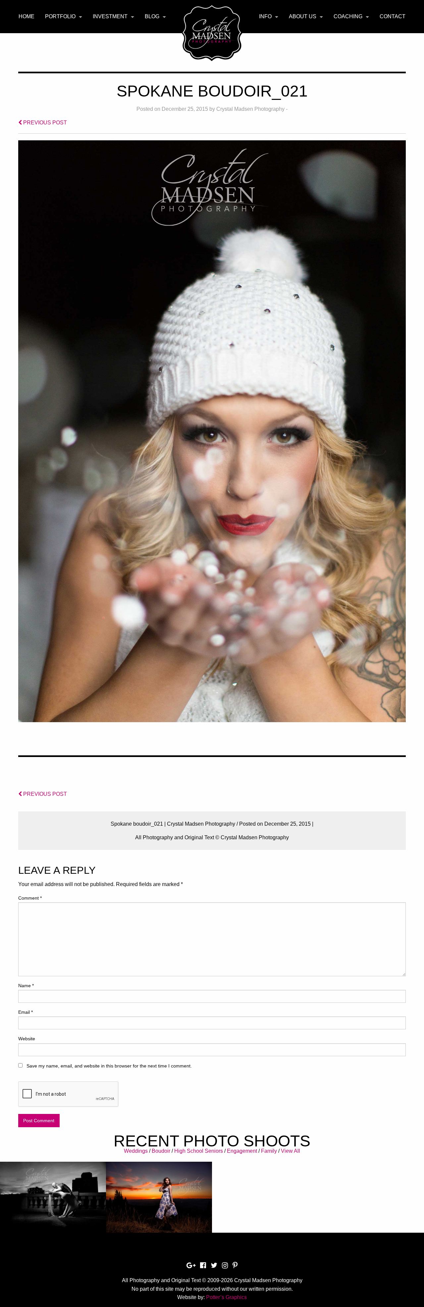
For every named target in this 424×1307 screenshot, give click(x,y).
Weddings (136, 1151)
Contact (392, 16)
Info (265, 16)
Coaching (348, 16)
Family (269, 1151)
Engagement (242, 1151)
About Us (302, 16)
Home (26, 16)
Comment (30, 898)
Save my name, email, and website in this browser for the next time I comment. (109, 1065)
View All (290, 1151)
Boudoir (161, 1151)
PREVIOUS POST (44, 122)
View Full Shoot (53, 1201)
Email (25, 1012)
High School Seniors (198, 1151)
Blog (152, 16)
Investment (110, 16)
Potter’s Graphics (226, 1297)
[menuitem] (26, 16)
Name (26, 985)
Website (26, 1038)
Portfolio (60, 16)
